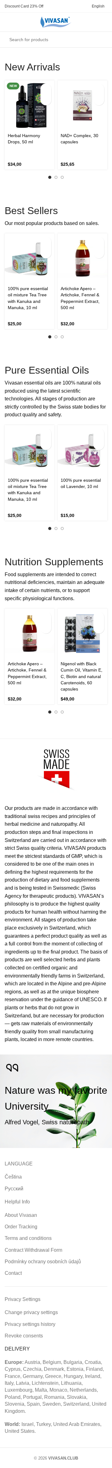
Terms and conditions (28, 1238)
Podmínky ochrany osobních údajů (43, 1261)
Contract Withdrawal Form (33, 1250)
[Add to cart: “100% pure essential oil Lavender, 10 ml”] (98, 433)
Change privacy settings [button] (31, 1312)
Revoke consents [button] (24, 1335)
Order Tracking (21, 1226)
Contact (13, 1273)
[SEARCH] (100, 39)
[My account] (18, 22)
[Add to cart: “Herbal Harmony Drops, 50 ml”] (45, 89)
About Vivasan (21, 1215)
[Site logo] (56, 21)
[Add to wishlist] (45, 99)
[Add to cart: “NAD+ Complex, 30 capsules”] (98, 89)
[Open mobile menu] (7, 22)
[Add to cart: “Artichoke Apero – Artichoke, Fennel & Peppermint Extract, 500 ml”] (98, 242)
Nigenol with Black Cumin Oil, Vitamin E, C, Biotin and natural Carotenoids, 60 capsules (81, 676)
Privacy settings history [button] (30, 1324)
